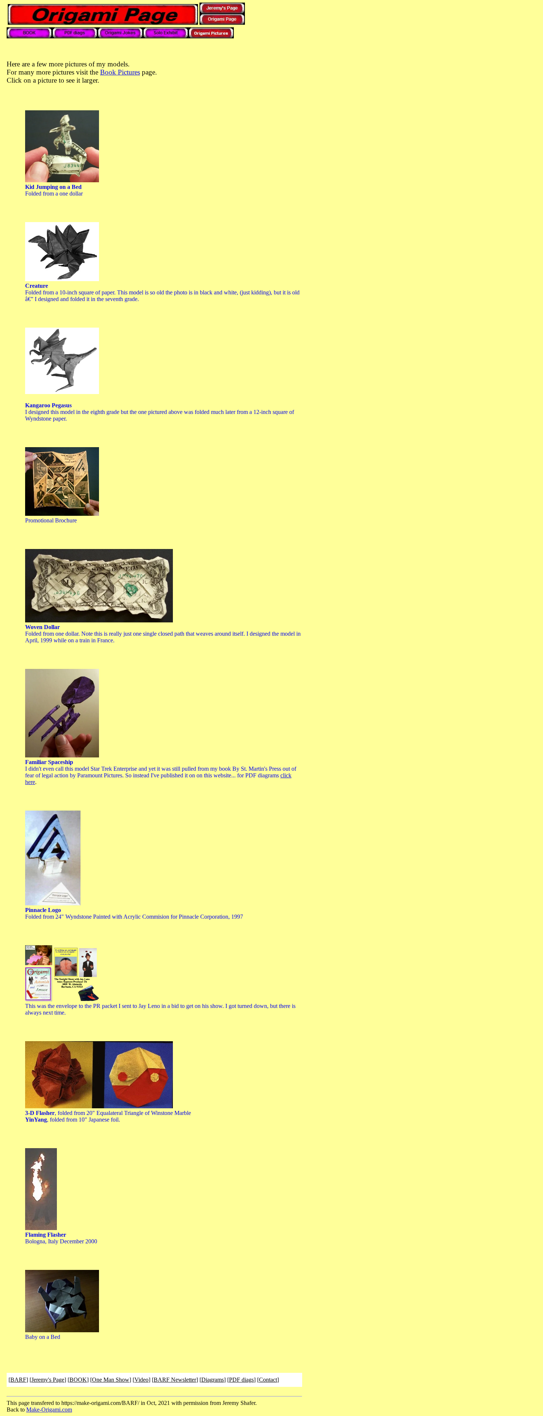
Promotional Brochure (51, 520)
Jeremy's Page (47, 1380)
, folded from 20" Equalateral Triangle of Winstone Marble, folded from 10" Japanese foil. (108, 1116)
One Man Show (110, 1380)
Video (141, 1380)
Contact (268, 1380)
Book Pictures (120, 72)
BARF (18, 1380)
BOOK (78, 1380)
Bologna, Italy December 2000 (61, 1238)
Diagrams (212, 1380)
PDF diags (241, 1380)
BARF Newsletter (175, 1380)
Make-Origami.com (49, 1409)
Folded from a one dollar (54, 190)
